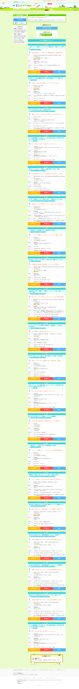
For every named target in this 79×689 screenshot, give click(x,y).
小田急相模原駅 (23, 32)
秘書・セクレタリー (18, 37)
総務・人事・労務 (22, 35)
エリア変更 (33, 5)
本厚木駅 (17, 30)
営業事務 (18, 35)
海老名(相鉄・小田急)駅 (23, 30)
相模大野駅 (22, 31)
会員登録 (50, 3)
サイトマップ (64, 3)
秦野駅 (19, 32)
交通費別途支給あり (22, 41)
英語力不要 (15, 42)
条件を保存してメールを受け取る (21, 23)
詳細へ (59, 71)
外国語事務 (19, 38)
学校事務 (22, 38)
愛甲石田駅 (18, 31)
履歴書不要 (19, 42)
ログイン (54, 3)
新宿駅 (15, 30)
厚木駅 (16, 32)
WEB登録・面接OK (16, 41)
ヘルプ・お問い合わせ (59, 3)
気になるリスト (18, 8)
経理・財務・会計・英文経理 (17, 36)
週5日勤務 (22, 42)
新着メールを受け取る (47, 34)
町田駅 (15, 31)
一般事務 (15, 35)
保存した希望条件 (26, 8)
